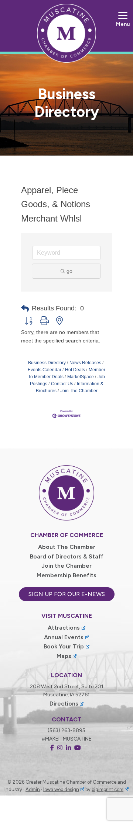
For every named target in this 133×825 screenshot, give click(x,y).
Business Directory (47, 362)
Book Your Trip (64, 646)
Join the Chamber (66, 565)
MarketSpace (80, 376)
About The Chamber (66, 546)
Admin (32, 789)
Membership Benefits (66, 575)
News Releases (85, 362)
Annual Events (63, 637)
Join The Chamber (79, 390)
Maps (64, 655)
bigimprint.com (107, 789)
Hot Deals (75, 369)
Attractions (64, 627)
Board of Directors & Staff (66, 556)
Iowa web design (61, 789)
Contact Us (62, 383)
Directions (64, 703)
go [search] (69, 271)
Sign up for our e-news (66, 594)
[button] (25, 308)
